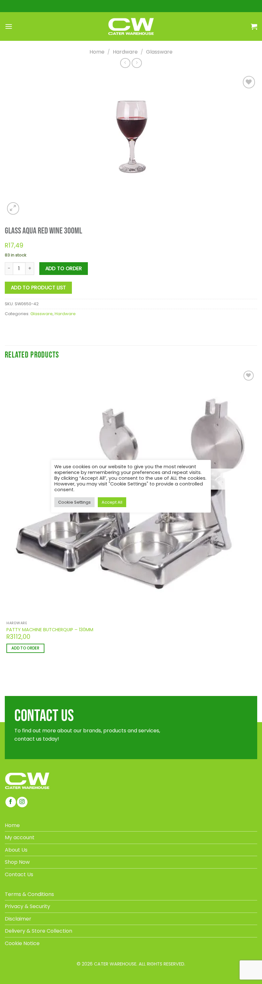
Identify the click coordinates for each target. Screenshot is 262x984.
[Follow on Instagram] (22, 802)
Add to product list (38, 287)
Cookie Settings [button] (74, 502)
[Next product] (125, 63)
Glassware (159, 51)
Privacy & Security (27, 906)
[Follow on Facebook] (10, 802)
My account (20, 837)
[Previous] (7, 675)
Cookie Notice (22, 943)
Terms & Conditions (29, 894)
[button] (8, 26)
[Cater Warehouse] (131, 26)
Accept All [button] (112, 502)
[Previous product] (137, 63)
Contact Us (19, 874)
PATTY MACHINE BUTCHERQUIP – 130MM (49, 630)
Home (96, 51)
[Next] (28, 205)
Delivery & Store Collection (38, 931)
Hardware (125, 51)
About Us (16, 850)
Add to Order (63, 268)
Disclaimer (18, 918)
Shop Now (17, 862)
